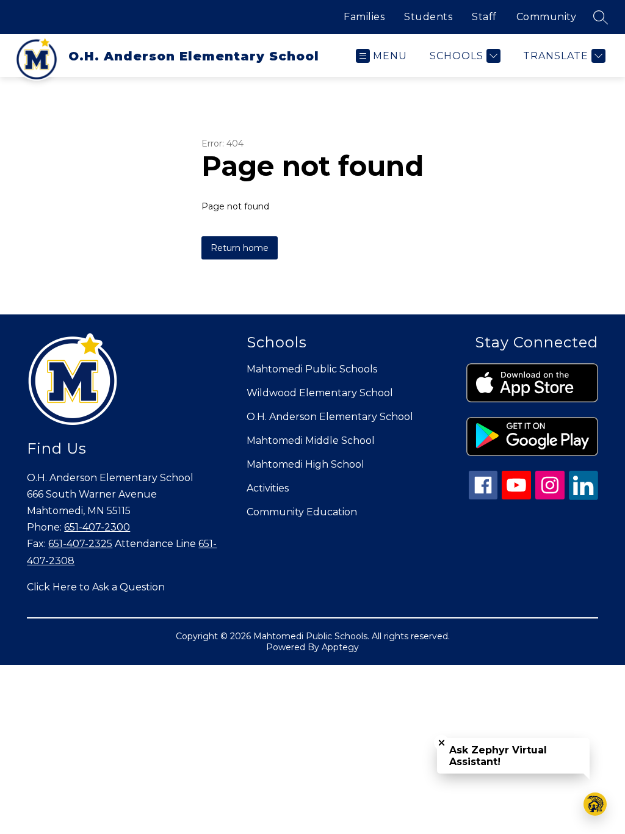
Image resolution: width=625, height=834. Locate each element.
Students (428, 17)
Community (546, 17)
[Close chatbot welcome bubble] (441, 742)
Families (364, 17)
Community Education (302, 512)
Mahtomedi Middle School (311, 440)
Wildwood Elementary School (320, 393)
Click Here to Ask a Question (96, 587)
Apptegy (340, 647)
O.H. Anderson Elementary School (330, 416)
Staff (484, 17)
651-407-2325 (80, 543)
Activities (268, 488)
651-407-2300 (97, 527)
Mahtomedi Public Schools (312, 369)
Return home (240, 247)
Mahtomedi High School (305, 464)
